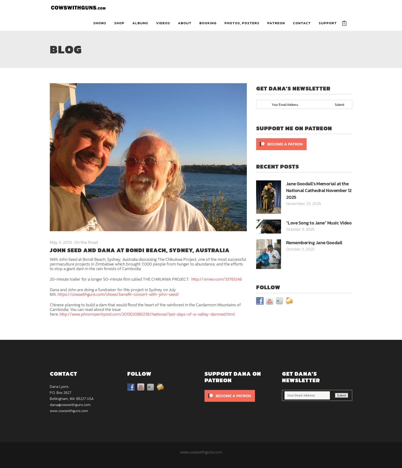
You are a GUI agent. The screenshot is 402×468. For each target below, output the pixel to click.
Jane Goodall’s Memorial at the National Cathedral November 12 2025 (319, 190)
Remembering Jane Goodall (314, 242)
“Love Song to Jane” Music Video (319, 222)
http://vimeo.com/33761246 (216, 279)
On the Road (86, 242)
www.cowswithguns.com (69, 410)
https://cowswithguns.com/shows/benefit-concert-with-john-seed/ (118, 294)
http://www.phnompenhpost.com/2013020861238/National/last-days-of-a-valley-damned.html (147, 314)
